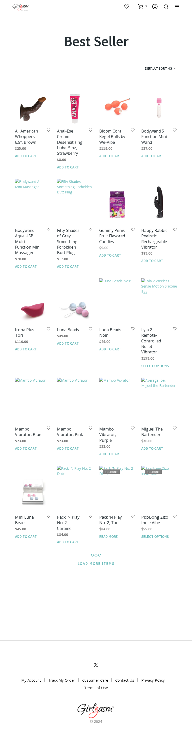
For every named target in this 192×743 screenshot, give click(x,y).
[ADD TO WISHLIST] (48, 130)
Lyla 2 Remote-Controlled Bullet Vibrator (151, 341)
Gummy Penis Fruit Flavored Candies (112, 236)
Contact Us (124, 680)
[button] (128, 6)
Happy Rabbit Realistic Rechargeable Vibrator (154, 239)
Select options (155, 365)
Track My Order (61, 680)
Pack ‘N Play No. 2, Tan (110, 519)
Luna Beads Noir (110, 332)
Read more (108, 536)
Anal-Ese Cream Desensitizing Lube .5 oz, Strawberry (69, 142)
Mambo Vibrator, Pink (70, 431)
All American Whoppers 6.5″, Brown (26, 136)
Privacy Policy (153, 680)
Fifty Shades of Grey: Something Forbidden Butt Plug (68, 242)
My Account (31, 680)
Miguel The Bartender (152, 431)
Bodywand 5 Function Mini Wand (154, 136)
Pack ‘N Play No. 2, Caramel (68, 522)
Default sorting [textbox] (158, 68)
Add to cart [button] (26, 155)
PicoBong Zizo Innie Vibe (154, 519)
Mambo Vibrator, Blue (28, 431)
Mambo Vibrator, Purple (107, 434)
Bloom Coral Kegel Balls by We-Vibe (112, 136)
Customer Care (95, 680)
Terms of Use (96, 687)
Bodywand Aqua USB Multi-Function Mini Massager (27, 242)
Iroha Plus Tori (24, 332)
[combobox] (152, 68)
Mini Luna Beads (24, 519)
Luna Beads (68, 329)
